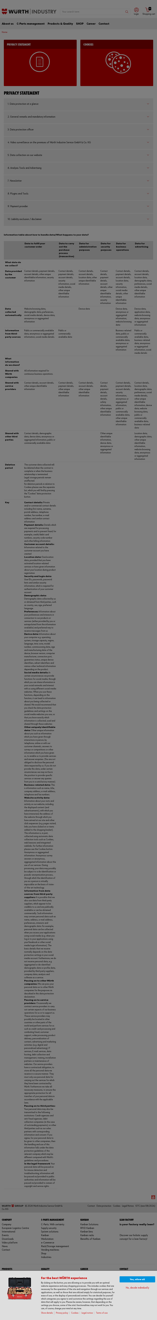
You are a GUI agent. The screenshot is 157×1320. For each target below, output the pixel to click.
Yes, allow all (137, 1279)
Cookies (74, 1313)
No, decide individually (137, 1288)
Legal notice (87, 1313)
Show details (47, 1313)
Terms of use (102, 1313)
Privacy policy (62, 1313)
